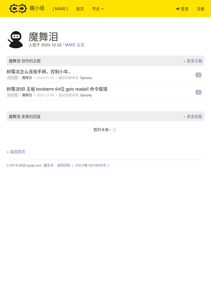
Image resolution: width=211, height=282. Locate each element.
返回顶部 (63, 165)
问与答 (13, 77)
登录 (184, 8)
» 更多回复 (193, 116)
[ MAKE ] (60, 8)
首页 (80, 8)
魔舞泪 (27, 77)
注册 (200, 8)
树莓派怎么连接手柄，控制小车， (40, 71)
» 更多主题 (193, 60)
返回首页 (17, 151)
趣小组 (37, 7)
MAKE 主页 (74, 44)
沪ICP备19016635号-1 (92, 165)
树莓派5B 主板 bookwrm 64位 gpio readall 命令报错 (57, 89)
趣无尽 (49, 165)
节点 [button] (96, 8)
